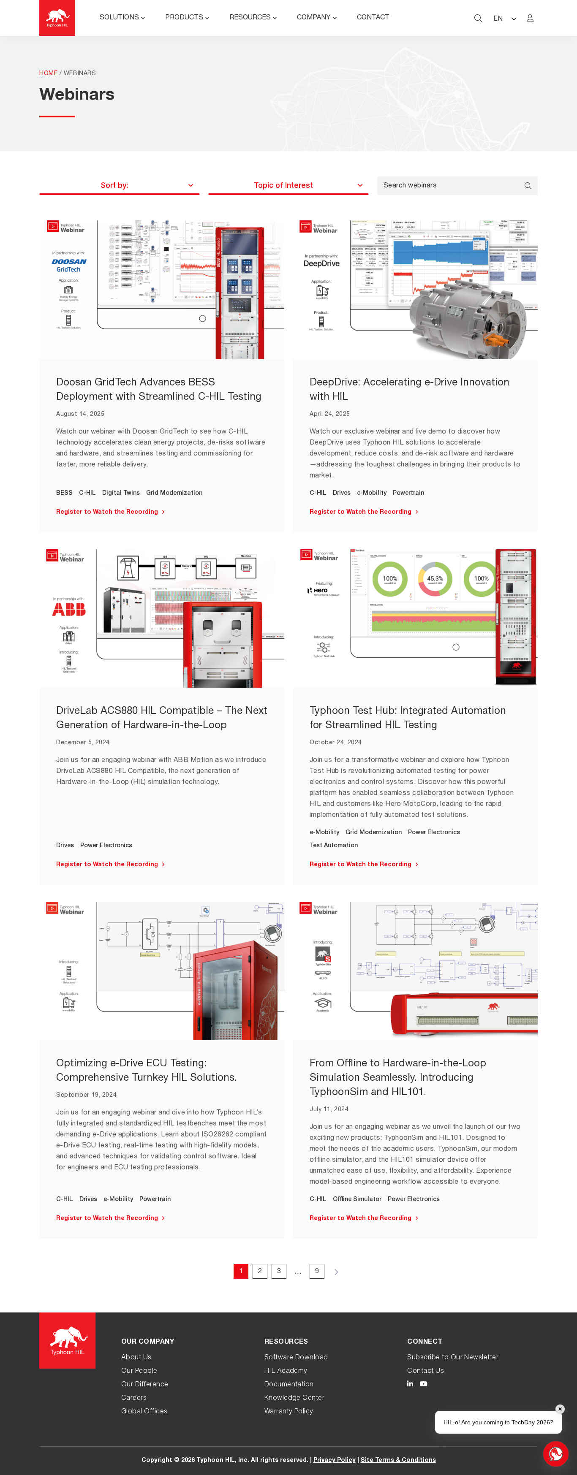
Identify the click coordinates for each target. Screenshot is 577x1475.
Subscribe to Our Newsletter (452, 1358)
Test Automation (334, 846)
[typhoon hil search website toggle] (478, 18)
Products (184, 18)
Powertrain (408, 493)
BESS (64, 493)
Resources (250, 18)
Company (314, 18)
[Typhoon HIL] (57, 18)
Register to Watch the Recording (107, 512)
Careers (134, 1398)
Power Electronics (106, 846)
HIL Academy (286, 1371)
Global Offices (144, 1412)
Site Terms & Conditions (398, 1461)
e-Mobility (371, 493)
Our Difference (145, 1385)
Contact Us (425, 1371)
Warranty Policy (288, 1412)
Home (48, 74)
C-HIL (87, 493)
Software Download (296, 1358)
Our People (139, 1371)
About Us (136, 1358)
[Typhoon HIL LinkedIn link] (410, 1385)
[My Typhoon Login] (530, 18)
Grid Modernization (174, 493)
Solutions (119, 18)
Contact (373, 18)
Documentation (289, 1385)
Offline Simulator (357, 1200)
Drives (342, 493)
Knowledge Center (294, 1398)
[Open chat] (556, 1454)
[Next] (336, 1271)
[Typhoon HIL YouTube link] (423, 1385)
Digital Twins (121, 493)
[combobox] (119, 185)
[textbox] (114, 186)
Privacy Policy (334, 1461)
